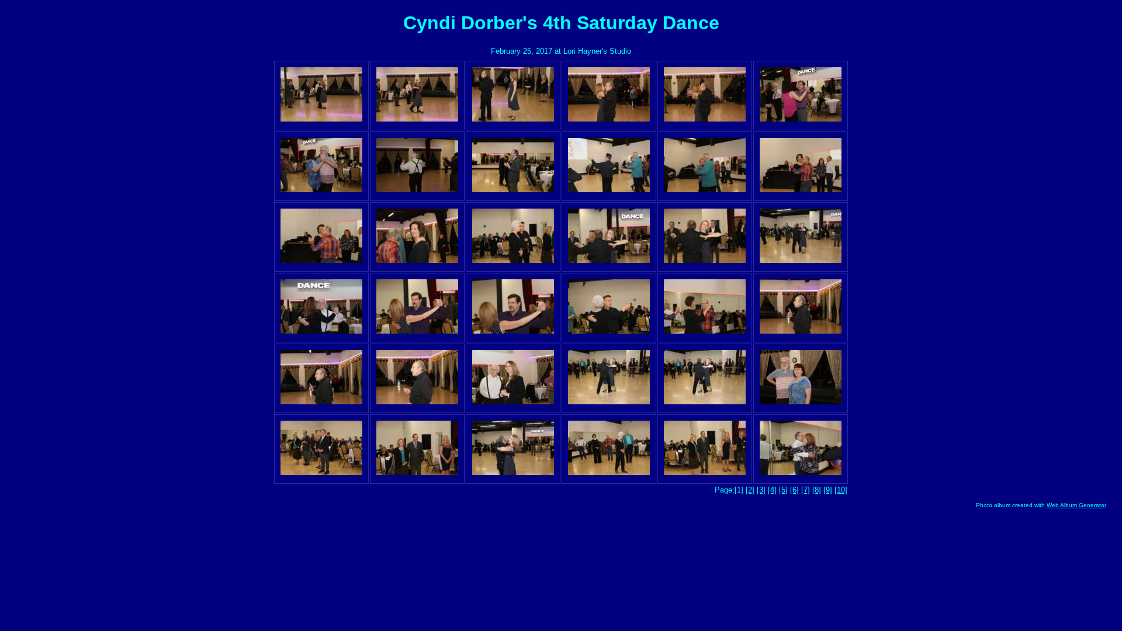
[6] (794, 490)
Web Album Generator (1076, 505)
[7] (805, 490)
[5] (783, 490)
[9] (827, 490)
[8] (816, 490)
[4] (772, 490)
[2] (750, 490)
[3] (761, 490)
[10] (840, 490)
